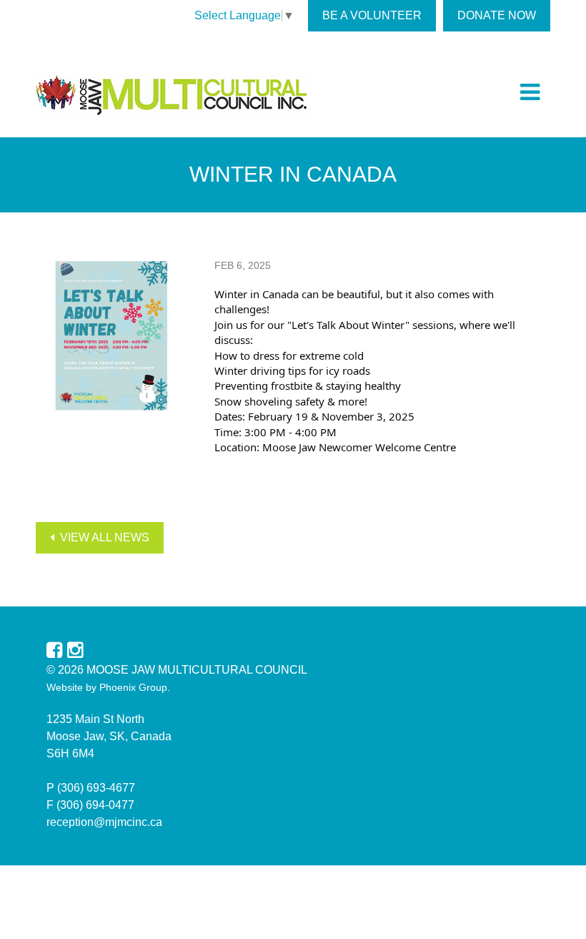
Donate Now (496, 15)
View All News (101, 537)
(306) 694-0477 (95, 805)
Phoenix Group (133, 687)
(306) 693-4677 (96, 788)
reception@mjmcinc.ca (104, 822)
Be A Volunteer (372, 15)
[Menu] (530, 92)
